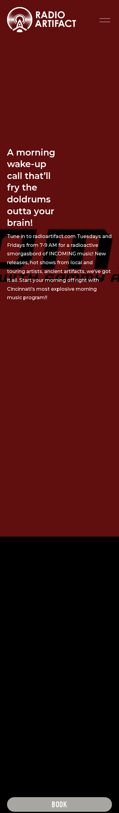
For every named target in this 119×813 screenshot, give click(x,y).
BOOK (59, 804)
